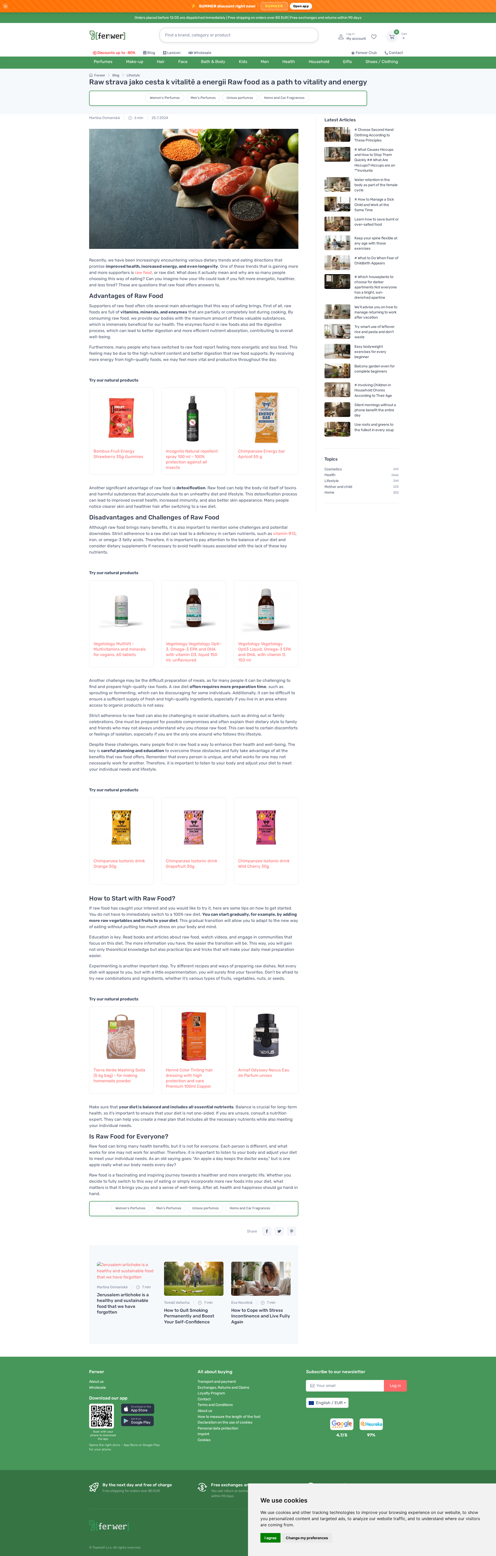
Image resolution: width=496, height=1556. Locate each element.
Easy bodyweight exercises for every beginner (370, 351)
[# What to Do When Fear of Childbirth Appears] (337, 262)
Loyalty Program (211, 1393)
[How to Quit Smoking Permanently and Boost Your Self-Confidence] (193, 1279)
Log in (395, 1385)
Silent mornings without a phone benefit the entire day (375, 410)
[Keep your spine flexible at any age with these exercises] (337, 243)
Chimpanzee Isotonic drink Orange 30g (119, 863)
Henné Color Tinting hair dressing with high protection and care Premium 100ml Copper (189, 1078)
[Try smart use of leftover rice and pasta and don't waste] (337, 332)
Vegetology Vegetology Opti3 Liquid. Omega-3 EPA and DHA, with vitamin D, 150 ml (264, 651)
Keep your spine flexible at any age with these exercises (375, 243)
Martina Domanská (104, 118)
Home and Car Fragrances (284, 98)
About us (96, 1381)
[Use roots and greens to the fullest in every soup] (337, 429)
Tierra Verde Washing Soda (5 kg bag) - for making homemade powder (119, 1075)
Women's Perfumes (165, 98)
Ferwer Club (366, 53)
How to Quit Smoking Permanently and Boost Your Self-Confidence (189, 1316)
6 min (138, 118)
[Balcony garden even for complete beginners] (337, 371)
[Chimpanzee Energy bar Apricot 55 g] (266, 415)
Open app (301, 6)
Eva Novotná (241, 1302)
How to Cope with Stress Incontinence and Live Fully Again (260, 1316)
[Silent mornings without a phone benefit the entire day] (337, 410)
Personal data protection (218, 1428)
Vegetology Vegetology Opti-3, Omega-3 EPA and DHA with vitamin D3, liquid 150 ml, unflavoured (193, 651)
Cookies (204, 1440)
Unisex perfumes (240, 98)
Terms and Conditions (215, 1405)
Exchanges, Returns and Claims (223, 1387)
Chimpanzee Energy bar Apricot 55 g (261, 454)
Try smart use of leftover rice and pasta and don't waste (374, 332)
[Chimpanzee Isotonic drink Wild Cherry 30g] (266, 825)
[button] (137, 1409)
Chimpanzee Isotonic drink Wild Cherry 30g (264, 863)
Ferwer (99, 75)
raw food (143, 272)
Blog (151, 53)
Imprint (203, 1434)
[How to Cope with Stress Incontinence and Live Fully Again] (261, 1279)
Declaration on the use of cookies (225, 1422)
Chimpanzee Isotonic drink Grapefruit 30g (191, 863)
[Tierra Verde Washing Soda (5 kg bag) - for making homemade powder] (121, 1034)
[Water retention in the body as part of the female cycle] (337, 185)
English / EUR (329, 1402)
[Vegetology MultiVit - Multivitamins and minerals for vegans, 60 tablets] (121, 608)
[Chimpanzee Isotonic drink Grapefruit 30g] (194, 825)
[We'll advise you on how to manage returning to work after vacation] (337, 312)
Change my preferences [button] (307, 1538)
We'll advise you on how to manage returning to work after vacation (375, 312)
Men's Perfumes (203, 98)
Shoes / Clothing (382, 61)
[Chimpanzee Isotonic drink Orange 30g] (121, 825)
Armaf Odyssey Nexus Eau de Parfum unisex (263, 1073)
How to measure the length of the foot (229, 1417)
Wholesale (202, 53)
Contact (396, 53)
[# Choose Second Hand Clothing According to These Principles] (337, 135)
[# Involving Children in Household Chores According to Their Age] (337, 390)
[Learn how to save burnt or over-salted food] (337, 224)
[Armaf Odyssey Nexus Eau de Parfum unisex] (266, 1034)
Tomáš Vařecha (177, 1302)
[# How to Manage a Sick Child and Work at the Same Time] (337, 204)
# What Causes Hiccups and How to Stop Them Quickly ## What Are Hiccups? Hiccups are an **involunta (374, 160)
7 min (146, 1287)
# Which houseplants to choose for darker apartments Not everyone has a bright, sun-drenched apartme (375, 287)
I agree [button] (270, 1538)
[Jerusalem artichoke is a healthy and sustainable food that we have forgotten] (126, 1271)
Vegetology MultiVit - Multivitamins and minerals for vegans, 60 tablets (120, 649)
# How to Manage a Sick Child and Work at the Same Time (374, 204)
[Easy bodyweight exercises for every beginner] (337, 351)
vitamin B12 (284, 533)
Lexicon (174, 53)
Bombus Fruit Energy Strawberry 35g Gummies (118, 454)
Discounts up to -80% (116, 53)
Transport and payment (217, 1381)
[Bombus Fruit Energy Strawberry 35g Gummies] (121, 415)
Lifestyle (133, 75)
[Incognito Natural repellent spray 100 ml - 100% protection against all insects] (194, 415)
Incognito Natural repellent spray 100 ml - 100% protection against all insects (192, 459)
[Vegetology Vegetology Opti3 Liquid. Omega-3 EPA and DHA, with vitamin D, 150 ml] (266, 608)
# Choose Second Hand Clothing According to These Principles (373, 135)
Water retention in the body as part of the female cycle (376, 185)
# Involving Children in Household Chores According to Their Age (373, 390)
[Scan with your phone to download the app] (103, 1416)
